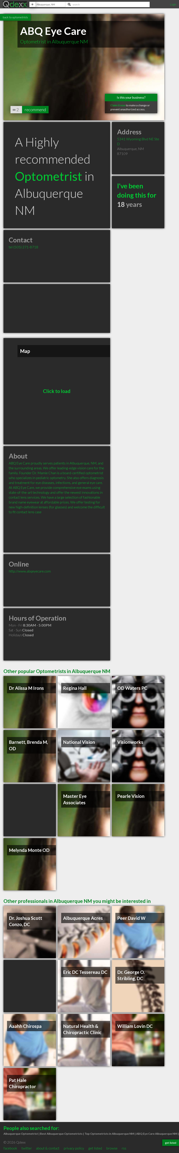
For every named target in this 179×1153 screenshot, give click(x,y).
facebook (10, 1148)
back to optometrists (15, 17)
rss (124, 1148)
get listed (95, 1148)
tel (23, 247)
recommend (35, 109)
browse (111, 1148)
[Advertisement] (56, 308)
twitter (27, 1148)
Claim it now (117, 105)
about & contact (47, 1148)
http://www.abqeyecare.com (30, 571)
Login (173, 4)
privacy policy (74, 1148)
